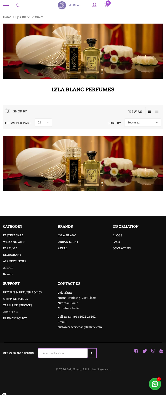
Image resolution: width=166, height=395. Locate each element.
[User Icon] (95, 5)
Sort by (114, 123)
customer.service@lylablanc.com (80, 327)
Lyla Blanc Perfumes (29, 17)
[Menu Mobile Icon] (6, 5)
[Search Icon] (18, 5)
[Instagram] (153, 351)
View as (135, 111)
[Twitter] (144, 351)
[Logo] (68, 5)
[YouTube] (161, 351)
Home (7, 17)
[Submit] (92, 353)
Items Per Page (18, 123)
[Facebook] (136, 351)
